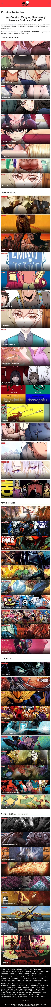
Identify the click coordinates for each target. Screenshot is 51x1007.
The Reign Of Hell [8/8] (6, 689)
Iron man (23, 975)
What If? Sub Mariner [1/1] (7, 563)
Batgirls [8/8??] (5, 748)
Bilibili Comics (18, 998)
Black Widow (12, 982)
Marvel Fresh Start (27, 980)
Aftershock (12, 973)
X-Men (7, 522)
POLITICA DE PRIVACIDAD (30, 1006)
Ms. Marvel (10, 998)
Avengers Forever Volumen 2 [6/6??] (9, 622)
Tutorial (31, 994)
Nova (43, 987)
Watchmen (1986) (6, 496)
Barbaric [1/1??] (5, 962)
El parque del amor (6, 458)
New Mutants (20, 992)
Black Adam (3, 722)
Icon (14, 992)
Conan (26, 991)
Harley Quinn (31, 976)
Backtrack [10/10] (5, 947)
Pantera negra (32, 984)
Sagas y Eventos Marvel (42, 976)
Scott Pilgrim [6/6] (6, 287)
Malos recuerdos (6, 477)
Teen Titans (4, 982)
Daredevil (41, 978)
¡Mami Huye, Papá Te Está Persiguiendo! (11, 363)
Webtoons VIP (4, 291)
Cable (38, 987)
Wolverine (8, 234)
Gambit (14, 996)
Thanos (8, 581)
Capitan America (4, 596)
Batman (3, 663)
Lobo (36, 989)
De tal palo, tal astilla (7, 382)
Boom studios (37, 969)
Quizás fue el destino (7, 306)
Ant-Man (40, 984)
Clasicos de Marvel (21, 976)
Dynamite (14, 971)
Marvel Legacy (23, 984)
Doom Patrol (26, 987)
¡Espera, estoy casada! (6, 97)
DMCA (15, 1006)
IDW (8, 969)
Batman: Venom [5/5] (6, 674)
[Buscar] (48, 3)
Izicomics (7, 1004)
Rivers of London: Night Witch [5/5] (8, 903)
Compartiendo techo (6, 156)
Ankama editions (23, 994)
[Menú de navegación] (2, 3)
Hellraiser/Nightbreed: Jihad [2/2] (8, 859)
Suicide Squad (34, 985)
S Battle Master (5, 53)
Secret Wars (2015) (5, 518)
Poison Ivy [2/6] (5, 777)
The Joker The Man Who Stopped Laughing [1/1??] (11, 762)
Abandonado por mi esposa (7, 82)
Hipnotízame (4, 112)
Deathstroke (10, 989)
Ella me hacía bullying (6, 126)
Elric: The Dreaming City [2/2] (7, 829)
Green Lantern (5, 975)
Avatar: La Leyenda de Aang (8, 212)
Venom (13, 976)
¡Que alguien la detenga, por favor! (9, 141)
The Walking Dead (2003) (7, 230)
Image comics (4, 215)
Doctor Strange (44, 985)
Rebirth (3, 994)
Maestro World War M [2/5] (7, 577)
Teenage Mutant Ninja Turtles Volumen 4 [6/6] (11, 933)
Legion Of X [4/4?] (5, 651)
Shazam (6, 707)
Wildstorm (35, 971)
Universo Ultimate (22, 996)
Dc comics (3, 272)
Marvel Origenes (37, 992)
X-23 (21, 989)
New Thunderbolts (6, 996)
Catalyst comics (14, 991)
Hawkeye (30, 989)
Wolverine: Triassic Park (6, 548)
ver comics (11, 24)
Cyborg (40, 991)
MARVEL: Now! (5, 984)
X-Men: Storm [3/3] (5, 533)
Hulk (2, 566)
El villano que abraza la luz (8, 344)
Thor (10, 581)
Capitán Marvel (14, 984)
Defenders (28, 992)
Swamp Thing (4, 985)
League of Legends (6, 992)
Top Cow (41, 989)
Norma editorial (4, 386)
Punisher (3, 980)
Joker (6, 751)
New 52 (31, 996)
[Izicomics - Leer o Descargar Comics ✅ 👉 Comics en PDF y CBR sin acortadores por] (25, 3)
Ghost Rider (15, 978)
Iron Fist (19, 987)
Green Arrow (13, 985)
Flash (9, 980)
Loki (25, 989)
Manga (3, 253)
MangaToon (3, 348)
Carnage (19, 980)
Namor (17, 989)
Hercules (37, 996)
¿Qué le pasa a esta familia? (7, 67)
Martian (21, 991)
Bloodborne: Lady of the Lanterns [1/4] (9, 844)
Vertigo (3, 969)
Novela (30, 969)
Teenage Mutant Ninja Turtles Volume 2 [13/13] (11, 918)
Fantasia (33, 987)
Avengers (42, 971)
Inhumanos (33, 991)
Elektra (44, 992)
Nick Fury (14, 994)
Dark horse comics (4, 196)
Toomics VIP (3, 56)
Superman (21, 971)
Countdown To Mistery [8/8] (7, 703)
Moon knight (4, 991)
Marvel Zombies (38, 980)
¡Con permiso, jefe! (5, 185)
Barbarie (3, 998)
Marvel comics (4, 234)
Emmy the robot (5, 268)
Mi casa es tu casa (5, 171)
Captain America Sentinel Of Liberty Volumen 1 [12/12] (12, 607)
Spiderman (8, 625)
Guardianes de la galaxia (30, 978)
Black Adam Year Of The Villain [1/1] (9, 733)
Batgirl (27, 985)
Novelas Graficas (4, 818)
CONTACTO (21, 1006)
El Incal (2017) (5, 420)
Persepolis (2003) (6, 401)
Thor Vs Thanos (5, 592)
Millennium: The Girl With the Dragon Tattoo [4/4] (11, 888)
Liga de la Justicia (31, 975)
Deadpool (26, 973)
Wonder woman (14, 975)
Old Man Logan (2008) (7, 249)
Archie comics (20, 982)
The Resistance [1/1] (6, 874)
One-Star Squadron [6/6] (6, 807)
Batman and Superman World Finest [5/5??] (10, 792)
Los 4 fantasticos (5, 978)
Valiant (48, 971)
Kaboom (43, 996)
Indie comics (4, 973)
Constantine (21, 985)
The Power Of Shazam (6, 718)
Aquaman (46, 980)
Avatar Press (38, 982)
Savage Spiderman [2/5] (6, 636)
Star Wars (19, 973)
